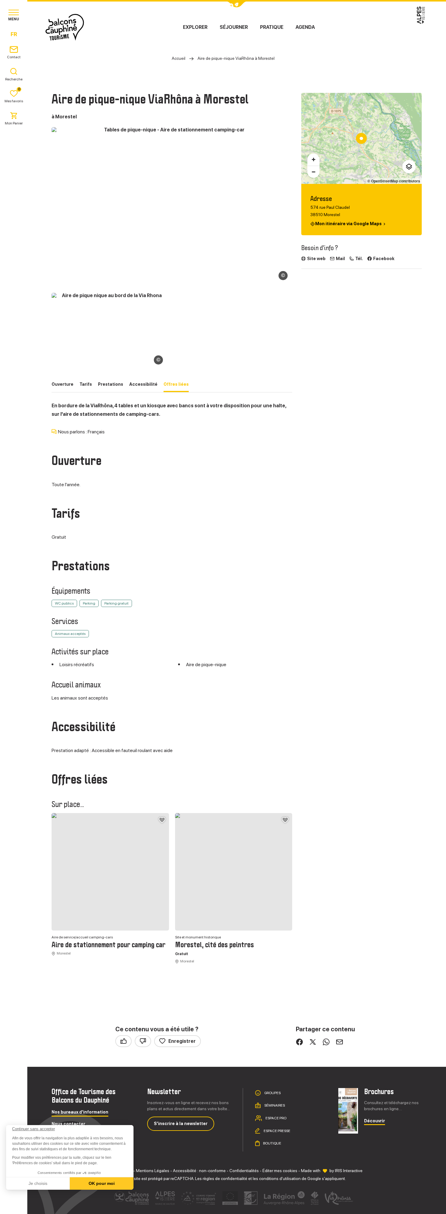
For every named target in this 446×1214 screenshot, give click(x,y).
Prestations (110, 384)
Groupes (272, 1092)
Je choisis (38, 1183)
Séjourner (234, 27)
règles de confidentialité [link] (225, 1178)
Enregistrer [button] (182, 1041)
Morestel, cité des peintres (214, 945)
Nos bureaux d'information (80, 1112)
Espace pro (275, 1118)
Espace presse (276, 1131)
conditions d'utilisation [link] (280, 1178)
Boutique (271, 1143)
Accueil (178, 58)
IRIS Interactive (349, 1170)
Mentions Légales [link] (152, 1170)
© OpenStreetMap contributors (393, 181)
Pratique (271, 27)
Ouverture (62, 384)
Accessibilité (143, 384)
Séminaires (274, 1105)
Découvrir (374, 1121)
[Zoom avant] (313, 160)
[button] (12, 1203)
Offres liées (176, 384)
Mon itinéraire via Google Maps (348, 224)
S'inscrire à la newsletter (181, 1123)
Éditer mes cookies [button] (279, 1170)
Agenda (305, 27)
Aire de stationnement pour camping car (108, 945)
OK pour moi (102, 1183)
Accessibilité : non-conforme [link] (199, 1170)
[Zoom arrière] (313, 172)
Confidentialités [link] (244, 1170)
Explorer (195, 27)
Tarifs (85, 384)
